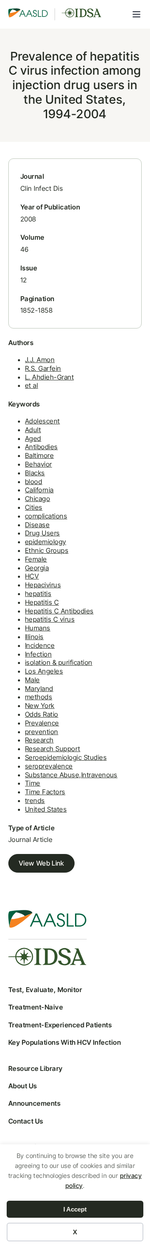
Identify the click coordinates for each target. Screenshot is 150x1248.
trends (35, 800)
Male (32, 680)
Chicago (37, 498)
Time (32, 783)
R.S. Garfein (43, 368)
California (39, 490)
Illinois (34, 637)
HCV (32, 576)
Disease (37, 525)
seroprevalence (49, 766)
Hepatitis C (42, 602)
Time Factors (45, 792)
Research (39, 740)
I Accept (75, 1209)
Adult (33, 430)
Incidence (40, 645)
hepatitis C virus (50, 619)
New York (40, 705)
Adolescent (42, 421)
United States (46, 809)
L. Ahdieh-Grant (49, 377)
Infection (38, 654)
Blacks (35, 473)
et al (31, 385)
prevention (41, 731)
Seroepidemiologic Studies (66, 757)
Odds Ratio (41, 714)
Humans (37, 628)
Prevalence (42, 723)
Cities (33, 507)
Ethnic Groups (46, 550)
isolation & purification (58, 662)
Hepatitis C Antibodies (59, 611)
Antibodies (41, 447)
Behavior (38, 464)
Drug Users (42, 533)
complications (46, 516)
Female (36, 559)
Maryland (39, 688)
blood (33, 481)
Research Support (52, 748)
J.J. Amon (40, 359)
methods (38, 697)
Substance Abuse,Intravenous (71, 775)
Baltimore (39, 455)
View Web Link (41, 863)
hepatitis (38, 593)
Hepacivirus (43, 585)
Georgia (37, 568)
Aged (33, 438)
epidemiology (45, 542)
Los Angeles (44, 671)
